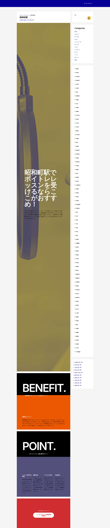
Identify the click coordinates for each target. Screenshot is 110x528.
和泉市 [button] (77, 72)
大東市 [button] (77, 258)
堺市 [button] (77, 212)
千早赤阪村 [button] (78, 351)
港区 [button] (77, 173)
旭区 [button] (77, 92)
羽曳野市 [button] (78, 281)
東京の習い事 (77, 370)
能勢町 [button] (77, 336)
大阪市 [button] (77, 88)
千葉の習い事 (77, 367)
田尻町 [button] (77, 320)
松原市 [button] (77, 301)
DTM (75, 31)
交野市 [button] (77, 196)
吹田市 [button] (77, 247)
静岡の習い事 (77, 375)
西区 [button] (77, 142)
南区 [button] (77, 235)
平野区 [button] (77, 165)
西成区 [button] (77, 146)
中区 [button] (77, 223)
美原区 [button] (77, 239)
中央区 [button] (77, 126)
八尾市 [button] (77, 313)
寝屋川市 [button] (78, 278)
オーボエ (76, 36)
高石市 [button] (77, 262)
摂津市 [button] (77, 250)
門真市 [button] (77, 200)
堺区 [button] (77, 219)
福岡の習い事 (77, 385)
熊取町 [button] (77, 316)
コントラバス (77, 42)
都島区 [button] (77, 177)
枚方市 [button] (77, 293)
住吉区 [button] (77, 119)
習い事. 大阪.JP (88, 3)
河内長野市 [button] (78, 204)
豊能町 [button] (77, 332)
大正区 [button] (77, 123)
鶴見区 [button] (77, 130)
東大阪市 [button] (78, 289)
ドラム (76, 47)
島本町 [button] (77, 340)
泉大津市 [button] (78, 76)
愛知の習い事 (77, 377)
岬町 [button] (77, 324)
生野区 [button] (77, 99)
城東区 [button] (77, 111)
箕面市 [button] (77, 305)
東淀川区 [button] (78, 161)
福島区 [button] (77, 169)
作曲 (75, 60)
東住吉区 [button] (78, 154)
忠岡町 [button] (77, 328)
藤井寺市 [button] (78, 297)
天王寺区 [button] (78, 134)
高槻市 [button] (77, 266)
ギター (76, 39)
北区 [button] (77, 103)
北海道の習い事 (78, 362)
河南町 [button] (77, 344)
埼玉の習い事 (77, 364)
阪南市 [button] (77, 285)
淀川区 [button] (77, 181)
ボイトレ (76, 57)
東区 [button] (77, 231)
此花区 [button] (77, 107)
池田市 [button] (77, 68)
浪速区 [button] (77, 138)
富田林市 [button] (78, 274)
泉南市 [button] (77, 254)
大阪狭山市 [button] (78, 185)
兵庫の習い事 (77, 383)
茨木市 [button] (77, 84)
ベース (76, 54)
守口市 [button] (77, 309)
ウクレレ (76, 34)
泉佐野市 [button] (78, 80)
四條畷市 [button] (78, 243)
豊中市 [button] (77, 270)
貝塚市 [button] (77, 188)
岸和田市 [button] (78, 208)
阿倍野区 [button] (78, 95)
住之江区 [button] (78, 115)
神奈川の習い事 (78, 372)
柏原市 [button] (77, 192)
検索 (75, 15)
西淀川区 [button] (78, 150)
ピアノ (76, 52)
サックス (76, 44)
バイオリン (77, 49)
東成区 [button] (77, 157)
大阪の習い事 (77, 380)
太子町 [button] (77, 347)
